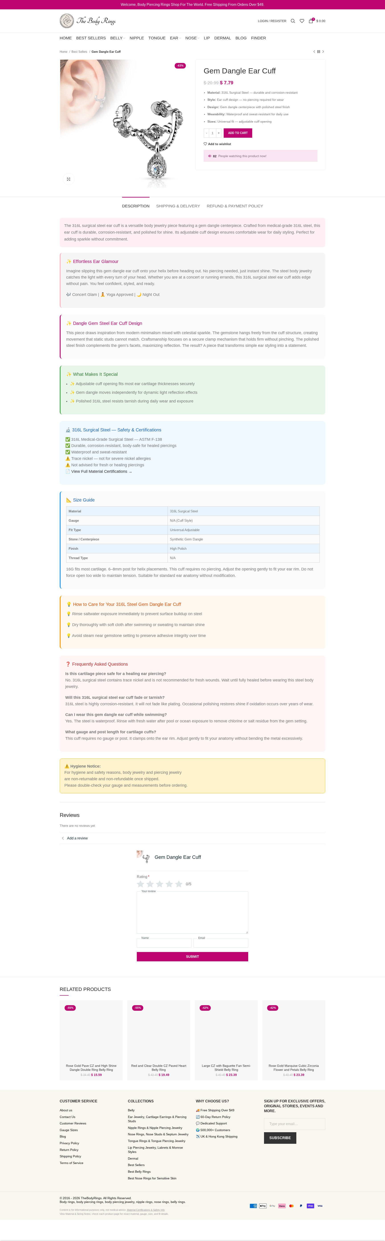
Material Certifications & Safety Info (146, 1210)
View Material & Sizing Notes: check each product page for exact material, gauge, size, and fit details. (114, 1214)
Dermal (133, 1158)
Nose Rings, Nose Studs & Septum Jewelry (158, 1134)
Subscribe (280, 1138)
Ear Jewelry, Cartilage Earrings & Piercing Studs (157, 1119)
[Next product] (323, 52)
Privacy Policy (69, 1143)
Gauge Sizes (69, 1130)
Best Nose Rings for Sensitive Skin (152, 1178)
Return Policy (69, 1150)
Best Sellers (80, 51)
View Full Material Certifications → (101, 471)
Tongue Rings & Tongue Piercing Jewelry (156, 1141)
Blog (63, 1136)
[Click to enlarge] (68, 179)
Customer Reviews (73, 1123)
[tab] (135, 204)
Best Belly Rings (139, 1171)
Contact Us (67, 1117)
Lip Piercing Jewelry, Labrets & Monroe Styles (155, 1150)
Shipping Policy (70, 1156)
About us (66, 1110)
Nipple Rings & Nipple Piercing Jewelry (155, 1128)
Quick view (116, 1011)
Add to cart (238, 133)
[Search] (293, 20)
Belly (131, 1110)
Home (64, 51)
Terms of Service (71, 1163)
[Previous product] (314, 52)
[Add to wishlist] (116, 1021)
